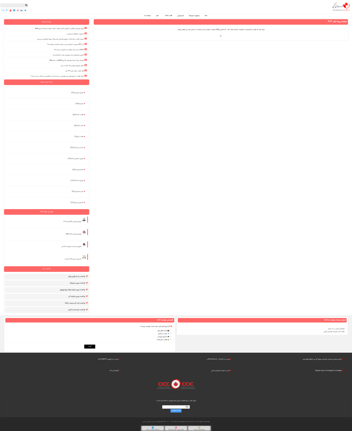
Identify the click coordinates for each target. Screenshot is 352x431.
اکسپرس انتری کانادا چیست (72, 259)
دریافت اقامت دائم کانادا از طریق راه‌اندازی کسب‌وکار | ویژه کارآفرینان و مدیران (60, 39)
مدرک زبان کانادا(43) (76, 148)
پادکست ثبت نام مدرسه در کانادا (75, 303)
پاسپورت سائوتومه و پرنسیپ (75, 34)
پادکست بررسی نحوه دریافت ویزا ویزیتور (72, 290)
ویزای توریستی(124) (77, 93)
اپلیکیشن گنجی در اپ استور (336, 329)
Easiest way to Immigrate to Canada (328, 371)
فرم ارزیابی (180, 16)
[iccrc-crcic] (176, 392)
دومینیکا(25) (79, 104)
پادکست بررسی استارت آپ (76, 296)
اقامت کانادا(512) (78, 115)
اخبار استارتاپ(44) (77, 192)
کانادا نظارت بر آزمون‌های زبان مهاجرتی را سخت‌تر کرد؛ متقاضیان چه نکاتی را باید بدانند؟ (57, 76)
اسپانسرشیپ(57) (78, 170)
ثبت (89, 346)
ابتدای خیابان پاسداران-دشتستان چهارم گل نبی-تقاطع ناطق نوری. (321, 359)
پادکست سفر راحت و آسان (76, 310)
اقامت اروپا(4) (79, 137)
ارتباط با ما (147, 16)
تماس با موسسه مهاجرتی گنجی (220, 371)
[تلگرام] (14, 11)
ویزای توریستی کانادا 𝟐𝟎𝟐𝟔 (73, 234)
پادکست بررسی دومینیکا (77, 283)
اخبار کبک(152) (78, 126)
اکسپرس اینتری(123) (77, 203)
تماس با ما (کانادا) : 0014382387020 (218, 359)
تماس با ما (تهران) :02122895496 (108, 359)
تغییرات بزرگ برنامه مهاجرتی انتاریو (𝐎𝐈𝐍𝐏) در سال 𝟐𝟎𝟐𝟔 (66, 60)
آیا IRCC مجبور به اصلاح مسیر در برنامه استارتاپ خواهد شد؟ (65, 44)
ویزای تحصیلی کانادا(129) (75, 159)
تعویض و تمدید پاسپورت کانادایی (71, 247)
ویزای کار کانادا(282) (77, 181)
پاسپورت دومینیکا (194, 16)
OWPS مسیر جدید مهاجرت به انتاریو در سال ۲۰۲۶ (69, 50)
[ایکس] (25, 11)
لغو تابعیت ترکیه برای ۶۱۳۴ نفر (75, 71)
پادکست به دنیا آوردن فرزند (76, 276)
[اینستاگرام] (18, 11)
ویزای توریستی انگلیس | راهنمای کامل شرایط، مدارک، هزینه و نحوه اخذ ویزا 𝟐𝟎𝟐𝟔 (59, 29)
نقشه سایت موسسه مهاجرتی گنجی (333, 332)
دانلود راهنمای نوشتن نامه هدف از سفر (72, 66)
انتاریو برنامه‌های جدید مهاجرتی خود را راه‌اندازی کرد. (68, 55)
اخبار (157, 16)
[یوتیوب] (10, 11)
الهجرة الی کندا (114, 371)
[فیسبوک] (7, 11)
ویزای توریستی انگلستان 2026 (72, 222)
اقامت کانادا (168, 16)
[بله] (3, 11)
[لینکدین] (21, 11)
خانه (206, 16)
